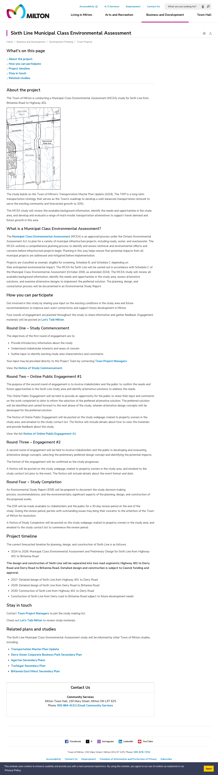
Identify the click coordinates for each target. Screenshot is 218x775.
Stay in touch (17, 73)
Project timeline (19, 69)
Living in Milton (81, 15)
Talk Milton (56, 320)
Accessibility (86, 6)
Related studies (19, 78)
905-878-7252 (141, 752)
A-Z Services (112, 6)
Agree (209, 768)
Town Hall (204, 15)
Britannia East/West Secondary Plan (35, 671)
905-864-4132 (66, 705)
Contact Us (153, 6)
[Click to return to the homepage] (28, 11)
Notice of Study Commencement (40, 368)
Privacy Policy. (13, 770)
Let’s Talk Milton (31, 620)
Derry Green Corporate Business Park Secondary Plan (46, 655)
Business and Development (165, 15)
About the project (20, 59)
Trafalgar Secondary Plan (28, 666)
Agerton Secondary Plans (28, 660)
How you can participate (25, 64)
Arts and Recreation (119, 15)
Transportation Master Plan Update (35, 649)
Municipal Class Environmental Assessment (41, 236)
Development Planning (61, 42)
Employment (133, 6)
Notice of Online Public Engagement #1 (49, 434)
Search (208, 6)
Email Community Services (95, 705)
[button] (203, 6)
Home (10, 42)
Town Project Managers (111, 361)
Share (209, 33)
